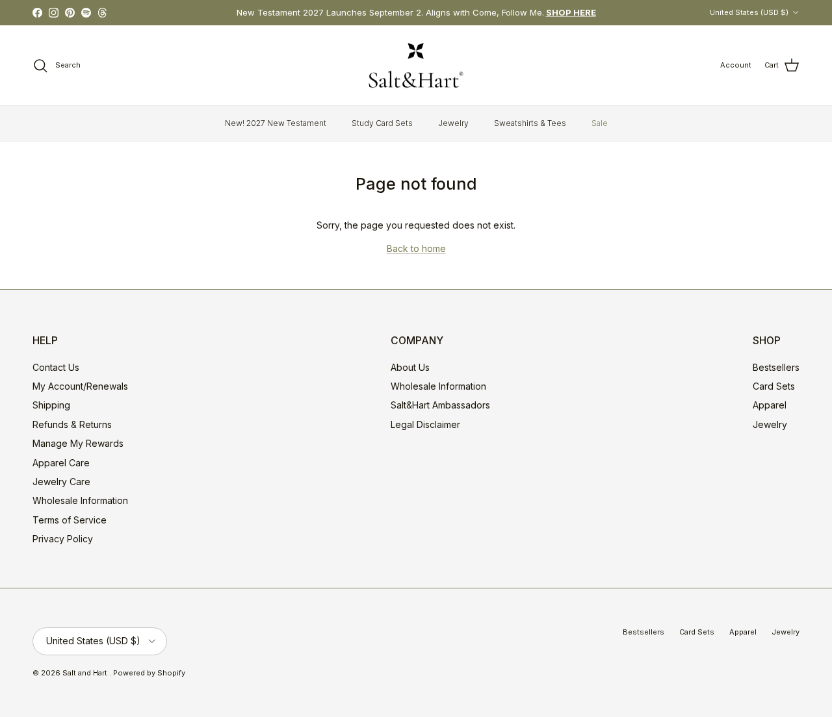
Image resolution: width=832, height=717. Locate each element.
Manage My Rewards (78, 443)
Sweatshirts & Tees (530, 123)
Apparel (769, 404)
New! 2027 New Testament (275, 123)
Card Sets (774, 386)
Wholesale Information (80, 500)
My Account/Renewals (80, 386)
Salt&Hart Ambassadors (440, 404)
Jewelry (453, 123)
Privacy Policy (62, 538)
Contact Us (55, 367)
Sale (600, 123)
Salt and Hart (85, 672)
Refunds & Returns (72, 424)
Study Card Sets (382, 123)
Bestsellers (776, 367)
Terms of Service (69, 519)
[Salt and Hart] (416, 65)
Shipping (51, 404)
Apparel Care (61, 462)
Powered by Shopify (149, 672)
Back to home (416, 248)
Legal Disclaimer (425, 424)
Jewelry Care (61, 481)
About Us (410, 367)
